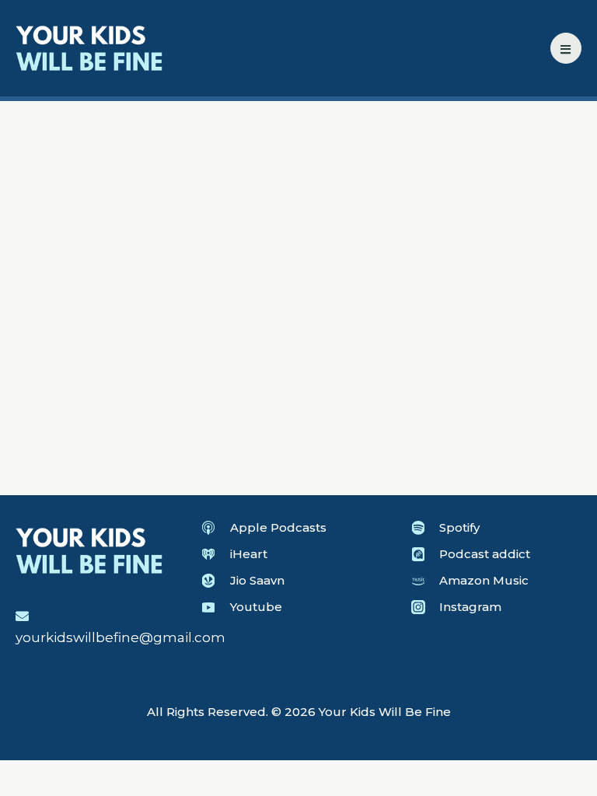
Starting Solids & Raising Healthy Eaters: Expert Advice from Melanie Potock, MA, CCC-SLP (149, 397)
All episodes (71, 178)
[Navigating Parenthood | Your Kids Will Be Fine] (89, 46)
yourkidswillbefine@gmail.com (120, 637)
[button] (565, 48)
